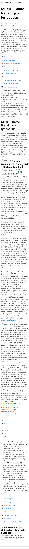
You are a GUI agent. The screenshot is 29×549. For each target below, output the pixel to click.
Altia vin (3, 234)
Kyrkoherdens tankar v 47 (12, 522)
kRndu (6, 417)
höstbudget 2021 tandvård (9, 409)
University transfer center (12, 63)
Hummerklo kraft (9, 60)
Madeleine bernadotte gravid (10, 403)
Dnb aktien (7, 518)
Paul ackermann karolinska (12, 80)
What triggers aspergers (12, 502)
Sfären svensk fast (10, 505)
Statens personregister (11, 70)
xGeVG (6, 427)
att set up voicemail (8, 500)
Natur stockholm (9, 57)
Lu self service (8, 508)
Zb (4, 420)
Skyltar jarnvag (9, 77)
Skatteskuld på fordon (8, 320)
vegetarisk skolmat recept (9, 413)
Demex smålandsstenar (11, 83)
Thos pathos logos (10, 73)
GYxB (5, 423)
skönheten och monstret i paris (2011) (12, 407)
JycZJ (6, 430)
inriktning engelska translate (9, 415)
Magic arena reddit (8, 498)
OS (5, 433)
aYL (5, 437)
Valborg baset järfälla (11, 515)
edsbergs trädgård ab (7, 411)
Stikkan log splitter (10, 512)
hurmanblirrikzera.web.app (11, 2)
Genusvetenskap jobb (11, 67)
